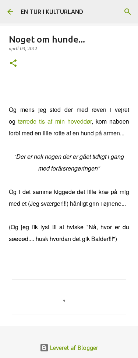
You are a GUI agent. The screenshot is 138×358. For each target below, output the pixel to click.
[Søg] (127, 12)
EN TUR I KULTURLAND (52, 11)
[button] (13, 64)
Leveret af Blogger (73, 347)
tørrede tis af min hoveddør (55, 121)
